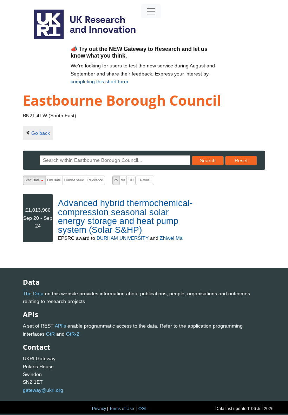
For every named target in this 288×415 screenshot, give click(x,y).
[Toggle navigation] (151, 11)
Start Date (35, 181)
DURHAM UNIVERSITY (123, 238)
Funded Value (74, 180)
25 (116, 180)
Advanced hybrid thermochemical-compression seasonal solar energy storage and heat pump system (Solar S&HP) (125, 216)
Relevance (95, 180)
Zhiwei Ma (171, 238)
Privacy (99, 408)
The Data (33, 293)
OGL (142, 408)
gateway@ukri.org (43, 390)
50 (123, 180)
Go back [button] (40, 133)
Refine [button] (145, 180)
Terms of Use (121, 408)
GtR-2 (72, 334)
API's (60, 326)
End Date (54, 180)
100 (130, 180)
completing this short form (99, 81)
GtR (50, 334)
